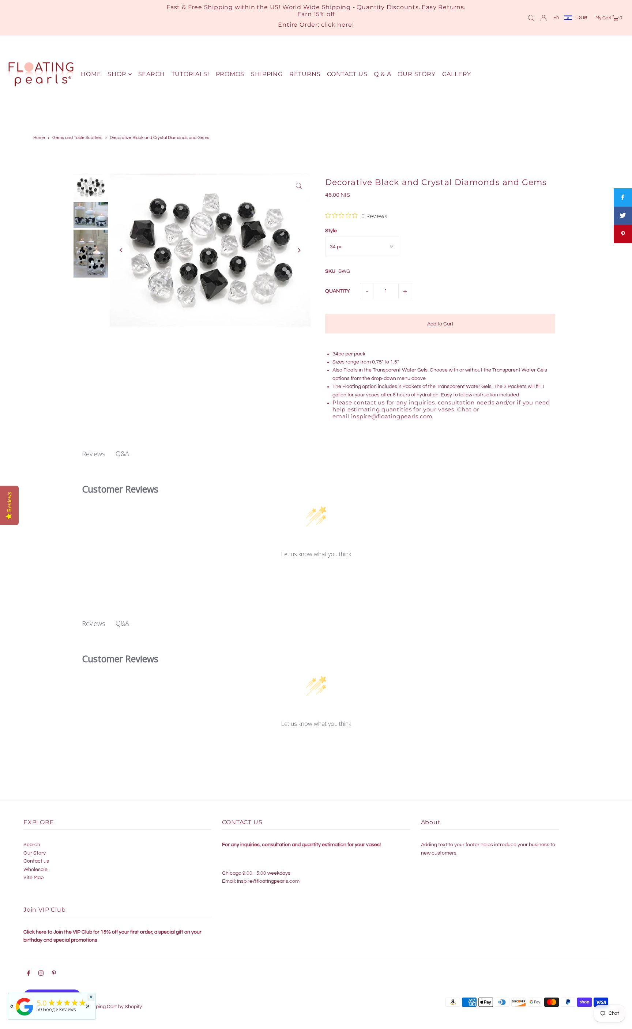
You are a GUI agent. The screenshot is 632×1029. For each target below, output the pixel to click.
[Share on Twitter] (623, 216)
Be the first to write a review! (316, 573)
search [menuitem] (151, 74)
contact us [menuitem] (347, 74)
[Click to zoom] (298, 185)
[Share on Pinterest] (623, 234)
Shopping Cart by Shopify (113, 1006)
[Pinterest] (54, 974)
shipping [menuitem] (266, 74)
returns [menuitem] (305, 74)
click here (336, 24)
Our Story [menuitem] (416, 74)
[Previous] (121, 250)
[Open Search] (531, 18)
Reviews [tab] (93, 453)
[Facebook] (28, 974)
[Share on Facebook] (623, 197)
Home (39, 137)
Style (331, 230)
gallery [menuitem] (456, 74)
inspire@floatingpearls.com (392, 416)
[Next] (298, 250)
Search (31, 844)
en (556, 17)
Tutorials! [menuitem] (190, 74)
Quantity (337, 291)
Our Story (34, 853)
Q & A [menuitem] (382, 74)
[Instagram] (41, 974)
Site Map (33, 877)
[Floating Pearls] (24, 1015)
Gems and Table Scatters (77, 137)
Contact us (36, 861)
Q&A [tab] (122, 453)
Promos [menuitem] (230, 74)
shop (117, 74)
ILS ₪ (581, 17)
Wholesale (35, 869)
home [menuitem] (91, 74)
